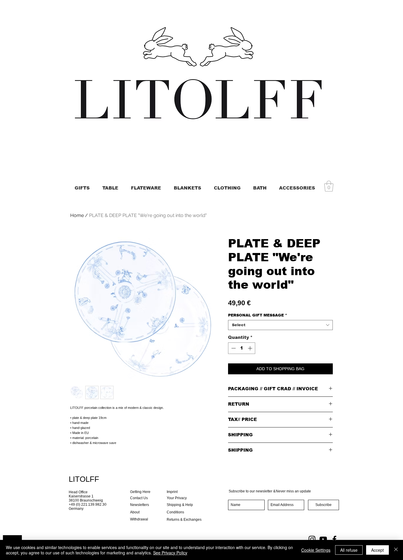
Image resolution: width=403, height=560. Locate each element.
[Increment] (251, 348)
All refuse (349, 550)
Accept (377, 550)
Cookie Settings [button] (315, 550)
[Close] (395, 550)
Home (77, 215)
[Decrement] (233, 348)
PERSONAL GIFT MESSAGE (257, 315)
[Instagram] (312, 539)
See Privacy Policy (170, 553)
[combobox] (280, 325)
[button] (328, 186)
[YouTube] (323, 539)
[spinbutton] (242, 348)
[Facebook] (334, 539)
